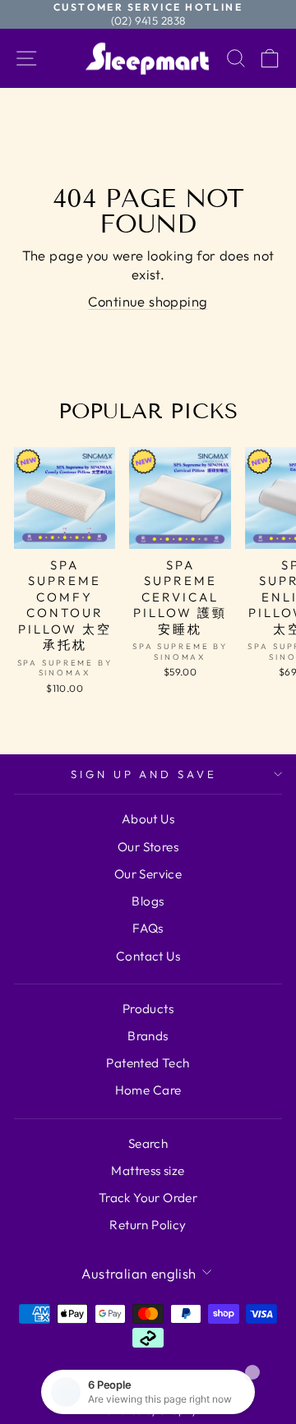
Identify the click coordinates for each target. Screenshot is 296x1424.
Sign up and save (144, 774)
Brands (147, 1036)
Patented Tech (147, 1063)
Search (148, 1143)
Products (148, 1008)
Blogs (148, 901)
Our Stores (148, 847)
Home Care (148, 1090)
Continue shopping (147, 301)
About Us (148, 819)
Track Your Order (148, 1197)
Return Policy (147, 1225)
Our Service (148, 874)
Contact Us (148, 956)
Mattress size (147, 1170)
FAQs (148, 928)
